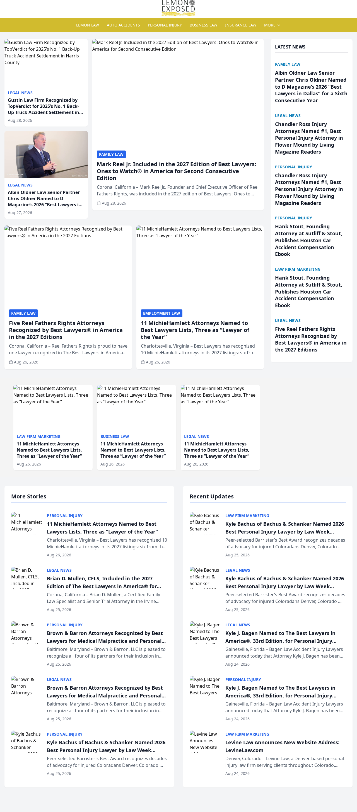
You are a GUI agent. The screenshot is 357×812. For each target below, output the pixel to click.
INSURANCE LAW (240, 25)
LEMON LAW (87, 25)
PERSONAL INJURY (165, 25)
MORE (270, 25)
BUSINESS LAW (203, 25)
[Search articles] (7, 8)
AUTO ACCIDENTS (123, 25)
